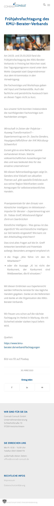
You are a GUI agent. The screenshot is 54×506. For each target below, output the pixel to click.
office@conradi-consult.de (16, 459)
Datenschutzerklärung (14, 485)
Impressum (9, 480)
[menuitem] (43, 5)
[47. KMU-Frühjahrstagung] (27, 42)
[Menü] (48, 5)
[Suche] (43, 5)
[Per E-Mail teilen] (42, 387)
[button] (4, 501)
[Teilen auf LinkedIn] (27, 387)
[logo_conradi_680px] (22, 5)
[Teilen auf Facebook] (11, 387)
